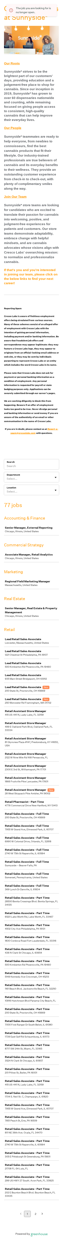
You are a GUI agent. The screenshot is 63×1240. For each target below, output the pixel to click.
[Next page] (42, 1214)
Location (11, 487)
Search (11, 462)
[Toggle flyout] (56, 477)
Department (13, 474)
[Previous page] (20, 1214)
